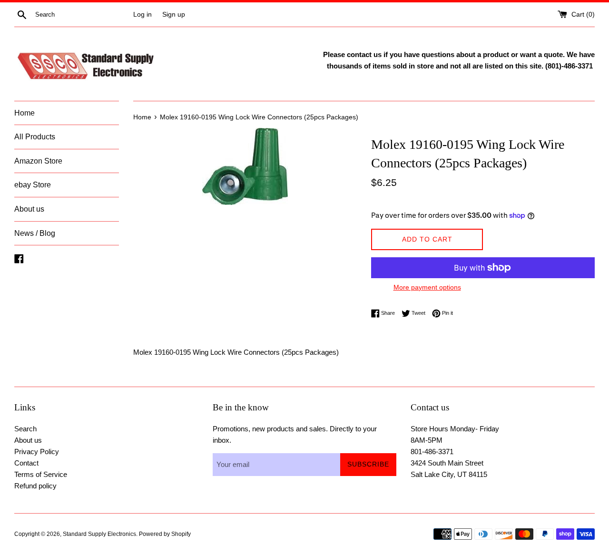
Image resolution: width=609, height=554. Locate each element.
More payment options (427, 287)
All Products (34, 137)
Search (25, 429)
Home (24, 113)
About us (29, 209)
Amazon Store (38, 161)
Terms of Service (40, 474)
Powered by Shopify (165, 534)
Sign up (173, 14)
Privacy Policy (36, 451)
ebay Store (32, 185)
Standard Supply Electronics (99, 534)
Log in (142, 14)
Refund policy (35, 486)
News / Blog (34, 233)
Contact (26, 463)
